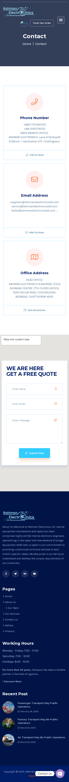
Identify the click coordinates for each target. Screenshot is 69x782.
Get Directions (36, 310)
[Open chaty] (60, 773)
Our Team (13, 607)
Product (9, 631)
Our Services (12, 613)
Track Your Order (42, 23)
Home (26, 44)
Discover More (13, 681)
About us (10, 602)
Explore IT (34, 775)
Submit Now (36, 453)
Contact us (11, 619)
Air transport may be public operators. (41, 737)
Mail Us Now (36, 232)
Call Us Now (36, 154)
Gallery (9, 625)
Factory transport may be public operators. (38, 721)
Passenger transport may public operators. (38, 705)
